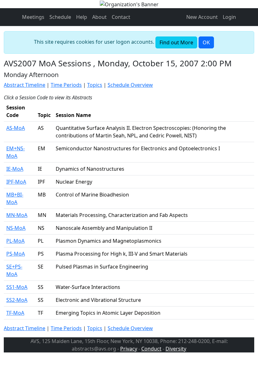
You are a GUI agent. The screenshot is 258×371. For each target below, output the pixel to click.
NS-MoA (15, 227)
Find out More (176, 42)
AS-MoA (15, 128)
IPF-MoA (16, 181)
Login (229, 17)
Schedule (60, 17)
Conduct (151, 348)
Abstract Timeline (24, 84)
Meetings (33, 17)
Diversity (175, 348)
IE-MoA (14, 168)
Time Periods (66, 84)
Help (81, 17)
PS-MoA (15, 253)
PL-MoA (15, 240)
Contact (121, 17)
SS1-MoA (16, 287)
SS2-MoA (16, 299)
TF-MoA (15, 312)
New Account (202, 17)
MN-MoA (16, 215)
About (99, 17)
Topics (94, 84)
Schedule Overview (130, 84)
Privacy (128, 348)
